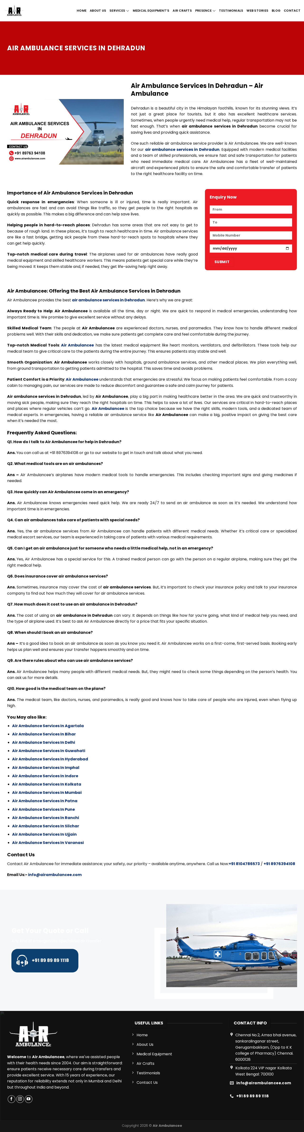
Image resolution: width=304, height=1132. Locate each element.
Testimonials (231, 11)
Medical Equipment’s (151, 11)
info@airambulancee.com (55, 874)
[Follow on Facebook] (11, 1099)
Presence (203, 11)
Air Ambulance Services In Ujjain (44, 834)
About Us (98, 11)
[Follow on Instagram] (20, 1099)
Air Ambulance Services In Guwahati (48, 750)
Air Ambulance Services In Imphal (45, 767)
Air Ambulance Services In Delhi (43, 742)
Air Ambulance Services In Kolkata (46, 784)
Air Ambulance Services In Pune (43, 809)
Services (117, 11)
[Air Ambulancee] (14, 10)
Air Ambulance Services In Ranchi (45, 817)
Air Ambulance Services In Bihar (44, 734)
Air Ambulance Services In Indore (45, 776)
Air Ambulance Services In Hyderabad (50, 759)
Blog (276, 11)
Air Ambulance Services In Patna (44, 801)
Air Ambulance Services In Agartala (48, 726)
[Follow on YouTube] (29, 1099)
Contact (292, 11)
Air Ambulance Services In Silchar (45, 826)
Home (81, 11)
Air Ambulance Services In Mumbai (47, 792)
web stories (257, 11)
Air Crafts (182, 11)
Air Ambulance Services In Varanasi (48, 842)
